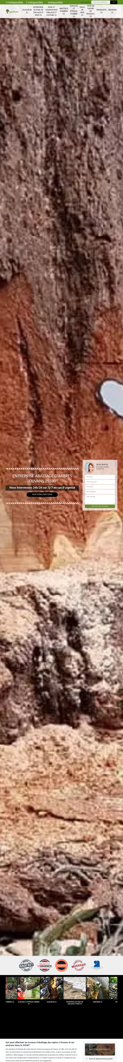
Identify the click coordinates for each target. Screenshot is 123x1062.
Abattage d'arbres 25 (63, 11)
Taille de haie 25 (82, 11)
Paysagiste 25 (101, 11)
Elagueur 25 (27, 11)
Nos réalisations (42, 494)
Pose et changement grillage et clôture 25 (51, 11)
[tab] (61, 531)
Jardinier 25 (112, 11)
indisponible (15, 2)
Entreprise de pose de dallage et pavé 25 (38, 11)
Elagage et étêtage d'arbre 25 (74, 11)
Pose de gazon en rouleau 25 (91, 11)
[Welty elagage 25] (12, 11)
